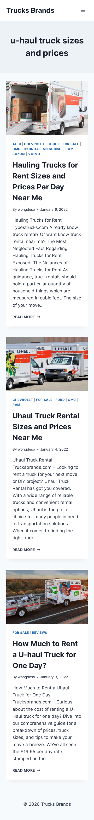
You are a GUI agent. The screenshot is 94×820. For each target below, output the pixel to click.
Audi (17, 144)
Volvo (34, 154)
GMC (17, 149)
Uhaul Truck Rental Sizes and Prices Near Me (46, 426)
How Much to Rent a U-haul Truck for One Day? (45, 654)
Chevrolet (34, 144)
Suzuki (19, 154)
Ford (60, 400)
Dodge (54, 144)
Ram (69, 149)
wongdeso (26, 209)
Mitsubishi (53, 149)
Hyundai (32, 149)
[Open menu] (83, 10)
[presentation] (47, 108)
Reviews (39, 633)
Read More (26, 317)
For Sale (71, 144)
